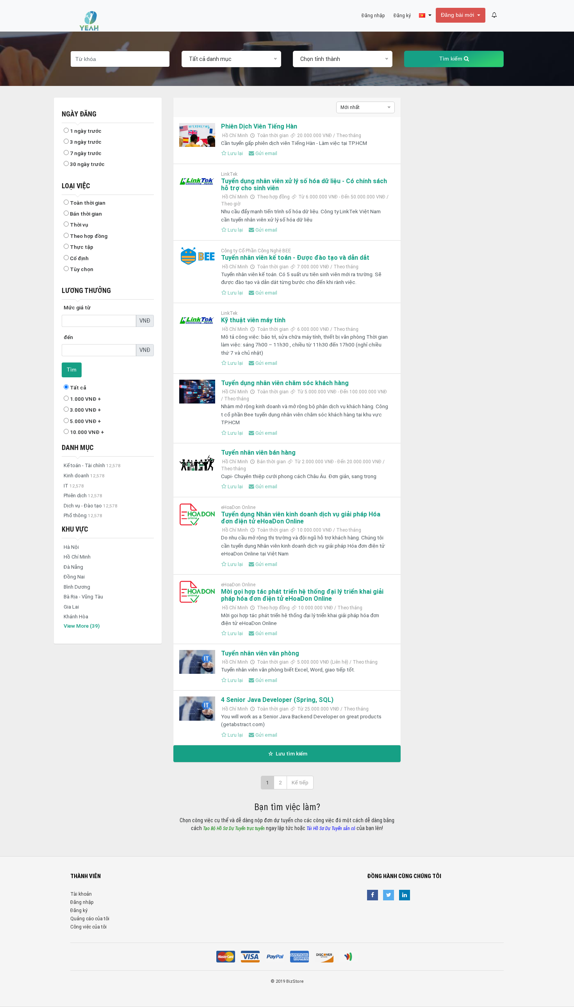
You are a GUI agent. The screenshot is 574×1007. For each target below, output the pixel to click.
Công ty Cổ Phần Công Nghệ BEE (256, 251)
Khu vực (75, 529)
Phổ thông (83, 515)
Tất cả (77, 387)
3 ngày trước (85, 142)
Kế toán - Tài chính (92, 465)
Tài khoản (81, 894)
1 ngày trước (85, 131)
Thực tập (81, 247)
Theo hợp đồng (88, 236)
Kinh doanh (84, 476)
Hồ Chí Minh (77, 557)
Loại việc (76, 186)
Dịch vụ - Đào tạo (91, 506)
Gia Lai (71, 607)
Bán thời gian (85, 214)
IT (74, 486)
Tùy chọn (81, 269)
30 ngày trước (87, 164)
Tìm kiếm (451, 59)
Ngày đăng (79, 114)
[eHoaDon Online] (197, 514)
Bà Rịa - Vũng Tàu (83, 597)
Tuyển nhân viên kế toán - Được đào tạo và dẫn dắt (295, 257)
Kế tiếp (300, 782)
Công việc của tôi (88, 927)
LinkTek (229, 174)
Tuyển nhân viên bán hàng (258, 452)
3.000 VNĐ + (85, 410)
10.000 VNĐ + (86, 432)
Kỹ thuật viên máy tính (253, 320)
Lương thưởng (86, 290)
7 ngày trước (85, 153)
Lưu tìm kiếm (291, 753)
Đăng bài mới (458, 15)
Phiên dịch (83, 495)
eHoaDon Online (238, 507)
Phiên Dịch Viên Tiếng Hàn (259, 126)
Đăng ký (78, 910)
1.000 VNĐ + (85, 399)
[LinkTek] (197, 181)
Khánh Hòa (76, 617)
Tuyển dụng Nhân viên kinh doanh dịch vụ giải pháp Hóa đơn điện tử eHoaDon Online (300, 518)
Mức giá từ (77, 307)
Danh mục (78, 447)
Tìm (72, 370)
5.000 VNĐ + (85, 421)
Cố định (79, 258)
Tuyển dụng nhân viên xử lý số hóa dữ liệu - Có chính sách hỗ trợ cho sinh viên (304, 184)
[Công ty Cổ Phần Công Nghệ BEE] (197, 257)
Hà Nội (71, 547)
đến (68, 337)
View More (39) (82, 626)
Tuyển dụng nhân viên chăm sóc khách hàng (285, 383)
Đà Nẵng (73, 567)
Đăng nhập (81, 902)
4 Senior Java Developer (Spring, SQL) (277, 699)
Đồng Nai (74, 577)
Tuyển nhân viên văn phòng (260, 653)
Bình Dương (77, 587)
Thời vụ (78, 224)
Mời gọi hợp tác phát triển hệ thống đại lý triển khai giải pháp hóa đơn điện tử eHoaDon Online (302, 595)
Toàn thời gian (87, 203)
